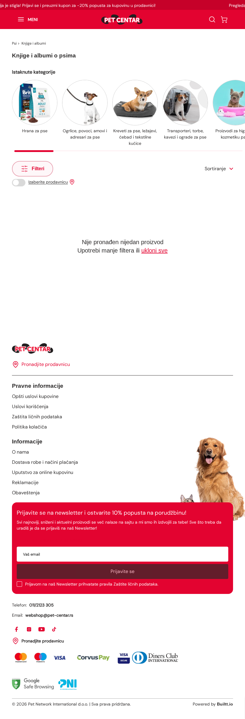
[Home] (122, 348)
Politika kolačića (29, 427)
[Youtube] (42, 629)
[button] (25, 19)
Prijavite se (122, 571)
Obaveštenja (26, 493)
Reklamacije (25, 482)
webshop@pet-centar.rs (49, 615)
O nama (20, 452)
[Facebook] (17, 629)
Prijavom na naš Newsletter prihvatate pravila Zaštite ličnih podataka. (91, 584)
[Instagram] (29, 629)
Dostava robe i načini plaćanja (45, 462)
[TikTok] (54, 629)
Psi (14, 43)
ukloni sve (154, 250)
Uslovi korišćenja (30, 406)
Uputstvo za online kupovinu (42, 472)
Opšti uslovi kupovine (35, 396)
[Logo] (122, 19)
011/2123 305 (41, 605)
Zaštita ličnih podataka (37, 417)
